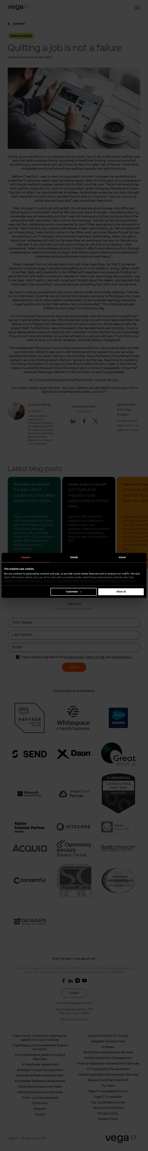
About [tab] (122, 557)
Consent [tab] (25, 557)
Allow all (121, 592)
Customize (72, 592)
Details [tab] (74, 557)
